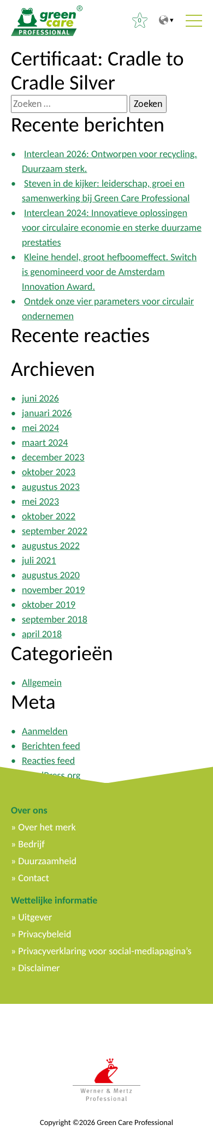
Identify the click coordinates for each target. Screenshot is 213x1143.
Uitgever (35, 917)
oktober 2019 (48, 605)
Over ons (29, 810)
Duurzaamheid (47, 861)
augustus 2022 (51, 546)
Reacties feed (48, 761)
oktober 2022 (48, 516)
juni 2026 (40, 398)
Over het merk (46, 827)
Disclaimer (39, 968)
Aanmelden (45, 731)
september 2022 (54, 531)
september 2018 (54, 619)
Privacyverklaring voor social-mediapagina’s (104, 951)
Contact (33, 878)
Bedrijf (31, 844)
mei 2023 (40, 501)
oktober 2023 (48, 472)
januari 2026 (47, 413)
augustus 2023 (51, 487)
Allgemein (42, 683)
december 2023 (53, 457)
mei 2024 (40, 428)
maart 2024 (45, 442)
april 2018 (42, 634)
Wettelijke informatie (54, 900)
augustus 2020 (51, 575)
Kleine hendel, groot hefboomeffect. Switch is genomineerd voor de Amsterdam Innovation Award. (109, 271)
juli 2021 (39, 560)
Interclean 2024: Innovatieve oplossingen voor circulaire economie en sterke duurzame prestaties (112, 227)
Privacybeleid (44, 934)
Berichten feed (51, 746)
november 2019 (53, 590)
